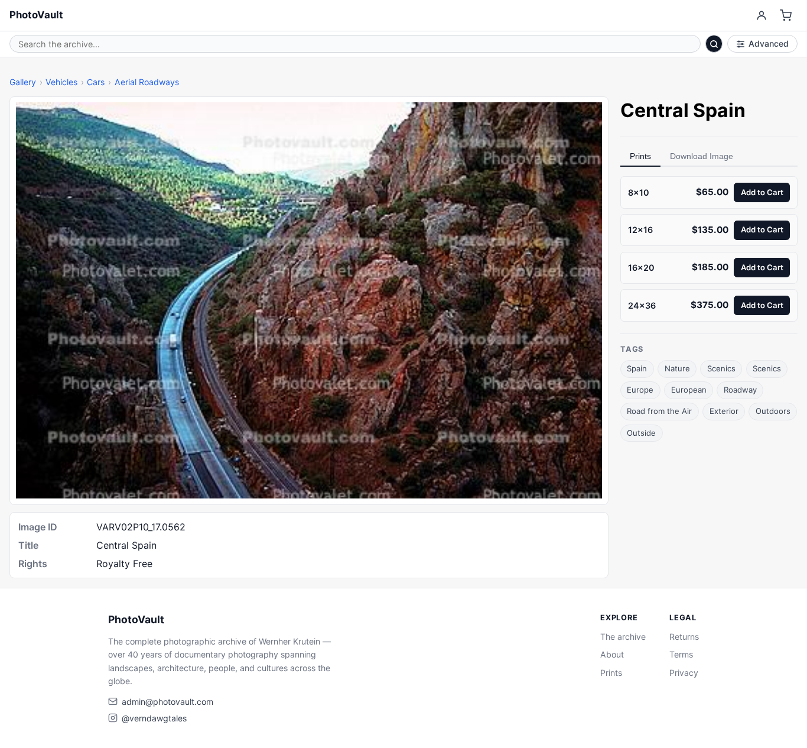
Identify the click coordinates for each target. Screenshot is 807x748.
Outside (641, 432)
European (689, 389)
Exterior (724, 411)
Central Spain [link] (683, 110)
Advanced (769, 43)
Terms (681, 654)
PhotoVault (36, 15)
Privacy (683, 673)
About (612, 654)
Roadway (740, 389)
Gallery (22, 82)
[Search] (714, 44)
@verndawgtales (154, 718)
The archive (623, 637)
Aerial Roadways (147, 82)
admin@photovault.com (167, 702)
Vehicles (61, 82)
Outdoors (773, 411)
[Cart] (786, 15)
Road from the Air (659, 411)
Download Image (701, 156)
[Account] (761, 15)
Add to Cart (762, 191)
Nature (677, 368)
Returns (684, 637)
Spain (637, 368)
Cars (96, 82)
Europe (640, 389)
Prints (640, 156)
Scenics (721, 368)
